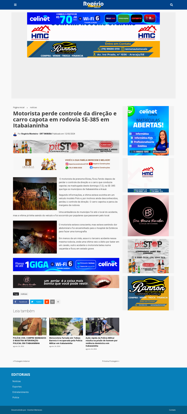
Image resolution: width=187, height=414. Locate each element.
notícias (33, 107)
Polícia (15, 397)
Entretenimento (20, 392)
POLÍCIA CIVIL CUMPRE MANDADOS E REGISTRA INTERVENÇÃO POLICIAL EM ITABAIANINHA (29, 341)
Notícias (16, 381)
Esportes (17, 386)
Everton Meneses (35, 410)
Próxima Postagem (110, 361)
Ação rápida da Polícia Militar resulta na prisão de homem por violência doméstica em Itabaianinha (101, 342)
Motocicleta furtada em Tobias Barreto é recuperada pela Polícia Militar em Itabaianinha (65, 341)
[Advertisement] (93, 78)
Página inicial (18, 107)
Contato (172, 410)
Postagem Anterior (22, 361)
